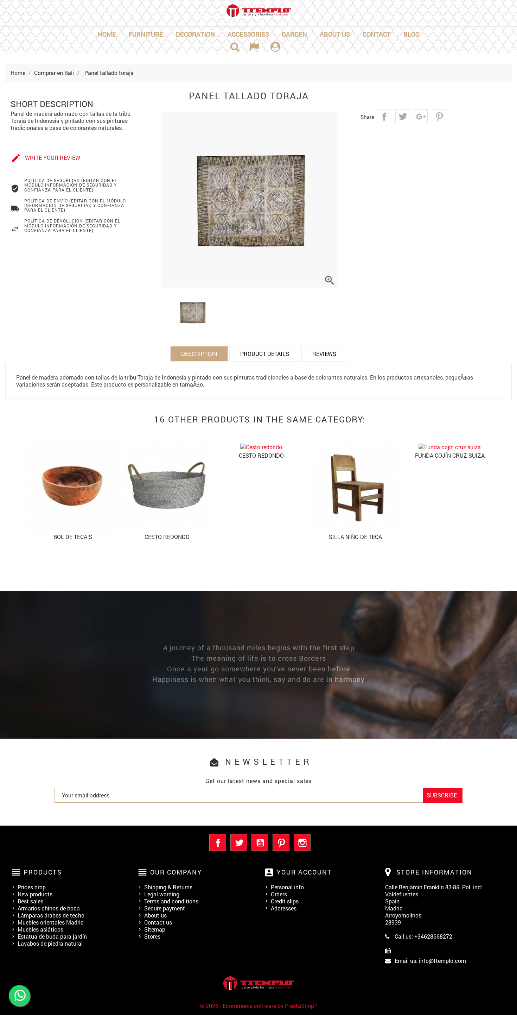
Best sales (30, 901)
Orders (279, 894)
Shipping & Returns (168, 887)
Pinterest (439, 116)
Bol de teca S (72, 536)
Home (107, 34)
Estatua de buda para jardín (52, 936)
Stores (152, 936)
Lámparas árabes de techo (51, 915)
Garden (294, 34)
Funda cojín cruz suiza (450, 455)
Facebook (218, 842)
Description (199, 353)
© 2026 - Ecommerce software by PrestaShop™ (259, 1005)
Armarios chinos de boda (49, 908)
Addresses (283, 908)
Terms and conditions (171, 901)
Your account (304, 872)
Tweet (402, 116)
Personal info (287, 887)
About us (335, 34)
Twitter (239, 842)
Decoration (195, 34)
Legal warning (161, 894)
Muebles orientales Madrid (51, 922)
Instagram (302, 842)
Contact (377, 34)
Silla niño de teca (355, 536)
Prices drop (32, 887)
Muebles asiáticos (40, 929)
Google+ (420, 116)
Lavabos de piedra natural (50, 943)
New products (35, 894)
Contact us (158, 922)
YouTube (260, 842)
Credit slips (285, 901)
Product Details (264, 353)
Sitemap (154, 929)
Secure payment (164, 908)
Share (384, 116)
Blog (411, 34)
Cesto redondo (167, 536)
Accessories (248, 34)
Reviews (324, 353)
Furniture (146, 34)
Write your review (45, 158)
